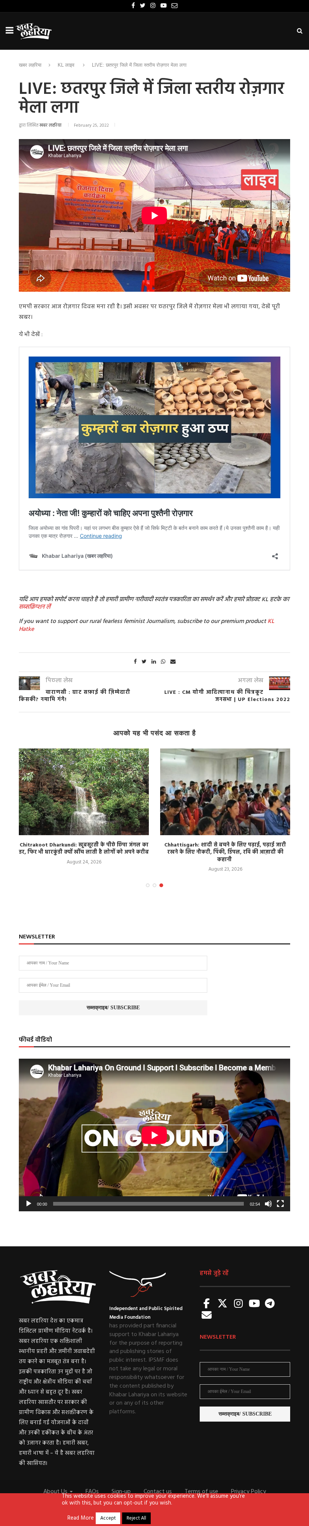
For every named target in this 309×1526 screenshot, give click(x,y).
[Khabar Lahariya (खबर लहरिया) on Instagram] (239, 1304)
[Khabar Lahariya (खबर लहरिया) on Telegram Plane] (270, 1304)
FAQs (92, 1492)
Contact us (158, 1492)
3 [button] (161, 885)
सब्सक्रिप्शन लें (34, 607)
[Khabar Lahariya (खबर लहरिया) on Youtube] (254, 1304)
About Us (56, 1492)
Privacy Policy (248, 1492)
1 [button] (148, 885)
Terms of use (201, 1492)
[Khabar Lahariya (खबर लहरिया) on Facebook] (207, 1304)
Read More (80, 1518)
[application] (154, 1135)
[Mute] (268, 1204)
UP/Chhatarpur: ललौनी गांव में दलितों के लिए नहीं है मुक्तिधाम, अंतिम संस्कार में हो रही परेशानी (225, 849)
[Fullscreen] (280, 1204)
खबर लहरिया (30, 65)
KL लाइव (66, 65)
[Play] (28, 1204)
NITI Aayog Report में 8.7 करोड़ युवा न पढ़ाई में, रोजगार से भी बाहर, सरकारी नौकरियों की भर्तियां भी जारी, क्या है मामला (84, 852)
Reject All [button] (136, 1518)
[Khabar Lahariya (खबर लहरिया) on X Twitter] (223, 1304)
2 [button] (154, 885)
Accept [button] (108, 1518)
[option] (84, 811)
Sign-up (121, 1492)
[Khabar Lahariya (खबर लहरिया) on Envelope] (207, 1316)
